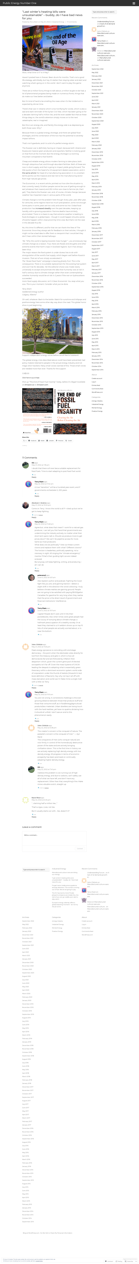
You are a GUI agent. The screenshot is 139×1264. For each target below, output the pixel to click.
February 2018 (97, 228)
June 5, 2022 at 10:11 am (47, 610)
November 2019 (97, 155)
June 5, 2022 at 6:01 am (47, 577)
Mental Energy (97, 408)
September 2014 (97, 370)
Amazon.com (42, 385)
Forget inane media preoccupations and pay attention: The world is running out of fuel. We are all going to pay (65, 887)
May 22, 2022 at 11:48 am (44, 524)
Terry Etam (34, 22)
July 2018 (95, 211)
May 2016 (95, 300)
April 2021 (95, 100)
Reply (34, 477)
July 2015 (95, 335)
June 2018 (95, 214)
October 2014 (96, 366)
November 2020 (97, 114)
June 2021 (95, 97)
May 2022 (95, 72)
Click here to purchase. (31, 378)
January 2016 (96, 314)
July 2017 (95, 252)
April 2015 (95, 345)
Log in (94, 382)
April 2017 (95, 263)
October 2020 (96, 117)
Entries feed (96, 385)
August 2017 (96, 249)
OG (33, 463)
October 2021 (96, 90)
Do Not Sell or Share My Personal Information (56, 1233)
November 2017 (97, 238)
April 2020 (95, 138)
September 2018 (97, 204)
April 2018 (95, 221)
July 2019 (95, 169)
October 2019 (96, 159)
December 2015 (97, 318)
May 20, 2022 (45, 22)
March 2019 (96, 183)
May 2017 (95, 259)
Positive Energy (97, 411)
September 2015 (97, 328)
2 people (40, 685)
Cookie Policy (39, 1261)
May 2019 (95, 176)
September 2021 (97, 93)
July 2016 (95, 294)
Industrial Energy (58, 22)
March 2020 (96, 142)
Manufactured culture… (106, 55)
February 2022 (97, 76)
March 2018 (96, 224)
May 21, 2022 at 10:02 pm (41, 505)
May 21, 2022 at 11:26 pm (41, 647)
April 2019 (95, 179)
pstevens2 (42, 575)
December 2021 (97, 83)
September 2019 (97, 162)
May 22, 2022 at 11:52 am (44, 484)
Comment (80, 848)
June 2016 (95, 297)
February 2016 (96, 311)
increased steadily (43, 208)
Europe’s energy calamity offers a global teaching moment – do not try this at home (65, 905)
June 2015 (95, 339)
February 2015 (96, 352)
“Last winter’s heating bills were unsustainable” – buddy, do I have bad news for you (65, 880)
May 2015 (95, 342)
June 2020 (95, 131)
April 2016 (95, 304)
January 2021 (96, 107)
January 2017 (96, 273)
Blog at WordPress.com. (31, 1233)
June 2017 (95, 256)
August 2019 (96, 166)
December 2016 (97, 276)
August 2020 (96, 124)
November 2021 (97, 86)
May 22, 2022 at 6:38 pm (47, 728)
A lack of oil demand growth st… (98, 875)
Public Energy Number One (19, 3)
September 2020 (98, 121)
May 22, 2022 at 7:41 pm (47, 769)
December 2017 (97, 235)
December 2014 (97, 359)
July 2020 (95, 128)
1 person (40, 515)
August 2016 (96, 290)
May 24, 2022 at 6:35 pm (41, 800)
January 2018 (96, 231)
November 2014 (97, 363)
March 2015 (95, 349)
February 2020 (97, 145)
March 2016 (96, 307)
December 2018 (97, 193)
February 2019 (97, 186)
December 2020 (97, 110)
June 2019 (95, 173)
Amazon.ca (29, 385)
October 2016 (96, 283)
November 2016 (97, 280)
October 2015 (96, 325)
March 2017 (96, 266)
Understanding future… (106, 21)
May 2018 (95, 218)
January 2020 (96, 148)
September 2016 (97, 287)
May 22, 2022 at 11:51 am (44, 694)
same (28, 173)
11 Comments (72, 22)
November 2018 (97, 197)
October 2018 (96, 200)
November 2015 (97, 321)
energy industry (97, 401)
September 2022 (97, 69)
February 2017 (96, 269)
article (33, 173)
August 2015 (96, 332)
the (24, 173)
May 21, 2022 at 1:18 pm (41, 465)
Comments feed (97, 389)
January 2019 (96, 190)
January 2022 (96, 79)
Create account (97, 378)
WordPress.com (97, 392)
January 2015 (96, 356)
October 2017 (96, 242)
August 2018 (96, 207)
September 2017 (97, 245)
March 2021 (95, 103)
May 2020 (95, 135)
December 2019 (97, 152)
